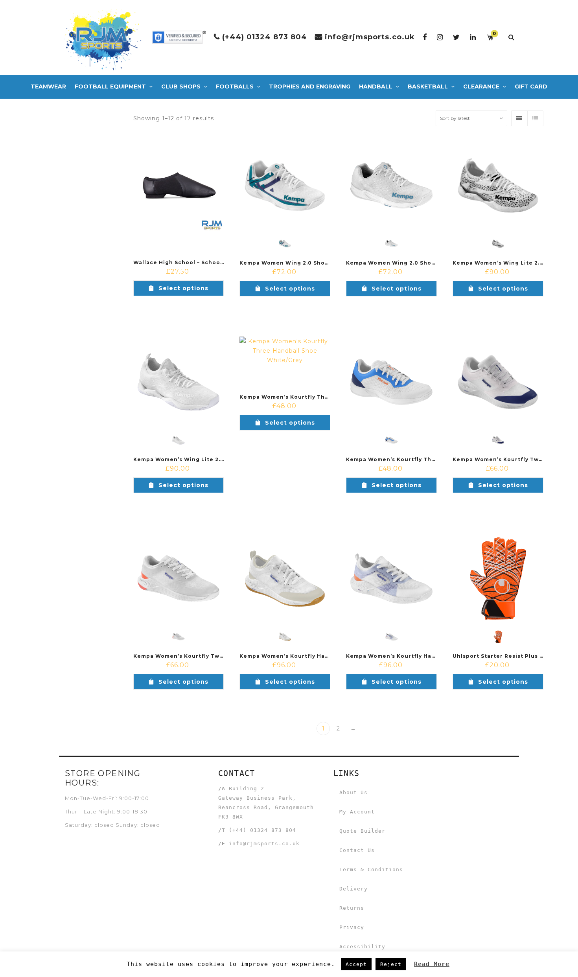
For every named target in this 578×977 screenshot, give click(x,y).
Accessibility (362, 946)
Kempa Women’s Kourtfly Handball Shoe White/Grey (318, 656)
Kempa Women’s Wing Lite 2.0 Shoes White (198, 459)
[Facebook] (425, 37)
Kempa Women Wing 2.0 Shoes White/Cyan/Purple (315, 263)
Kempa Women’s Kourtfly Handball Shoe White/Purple (428, 656)
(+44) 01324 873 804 (264, 37)
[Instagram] (440, 37)
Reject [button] (390, 964)
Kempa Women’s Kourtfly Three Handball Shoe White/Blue (435, 459)
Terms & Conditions (371, 869)
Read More (431, 964)
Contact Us (357, 850)
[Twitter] (456, 37)
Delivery (353, 889)
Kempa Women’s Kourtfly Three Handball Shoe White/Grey (328, 397)
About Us (353, 792)
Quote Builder (362, 831)
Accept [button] (356, 964)
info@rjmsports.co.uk (370, 37)
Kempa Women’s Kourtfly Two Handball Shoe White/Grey (219, 656)
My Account (357, 812)
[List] (535, 118)
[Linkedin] (473, 37)
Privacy (351, 927)
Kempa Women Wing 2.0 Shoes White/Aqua (411, 263)
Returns (351, 908)
